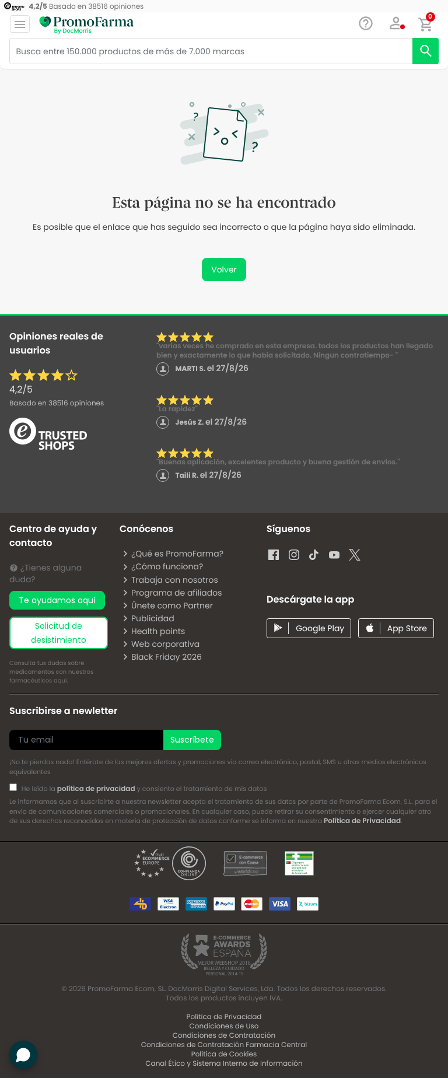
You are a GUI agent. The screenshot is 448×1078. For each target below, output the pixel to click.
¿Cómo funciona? (167, 566)
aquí (60, 680)
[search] (425, 51)
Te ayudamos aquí (57, 600)
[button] (396, 23)
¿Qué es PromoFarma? (177, 553)
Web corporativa (165, 644)
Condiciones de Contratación (224, 1036)
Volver (224, 269)
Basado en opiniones (56, 403)
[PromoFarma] (86, 25)
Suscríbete (192, 740)
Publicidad (152, 618)
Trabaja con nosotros (174, 580)
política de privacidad (96, 789)
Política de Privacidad (362, 821)
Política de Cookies (224, 1054)
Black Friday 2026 (166, 657)
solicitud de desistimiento (58, 633)
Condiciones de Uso (224, 1026)
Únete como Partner (172, 605)
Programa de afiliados (176, 592)
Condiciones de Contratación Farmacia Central (224, 1045)
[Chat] (366, 24)
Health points (158, 631)
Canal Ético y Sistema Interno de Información (223, 1064)
